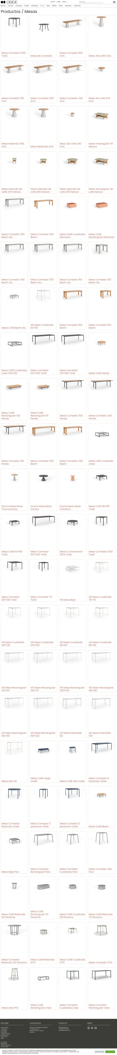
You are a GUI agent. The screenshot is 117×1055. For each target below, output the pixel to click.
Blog (2, 1038)
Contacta (4, 1042)
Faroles (27, 6)
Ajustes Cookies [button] (99, 1052)
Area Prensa (4, 1047)
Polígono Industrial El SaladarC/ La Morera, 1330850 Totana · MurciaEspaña (39, 1030)
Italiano (64, 1)
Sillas (48, 6)
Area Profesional (6, 1045)
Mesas (42, 6)
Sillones (54, 6)
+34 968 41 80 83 (63, 1029)
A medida (4, 1031)
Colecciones (5, 1027)
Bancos (3, 6)
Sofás (61, 6)
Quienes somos (5, 1034)
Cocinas (10, 6)
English (59, 1)
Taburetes (68, 6)
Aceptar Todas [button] (110, 1052)
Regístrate (4, 1044)
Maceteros (34, 6)
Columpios (18, 6)
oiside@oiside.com (64, 1030)
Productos (4, 1029)
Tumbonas (77, 6)
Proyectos (4, 1037)
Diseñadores (5, 1035)
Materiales (4, 1032)
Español (53, 1)
